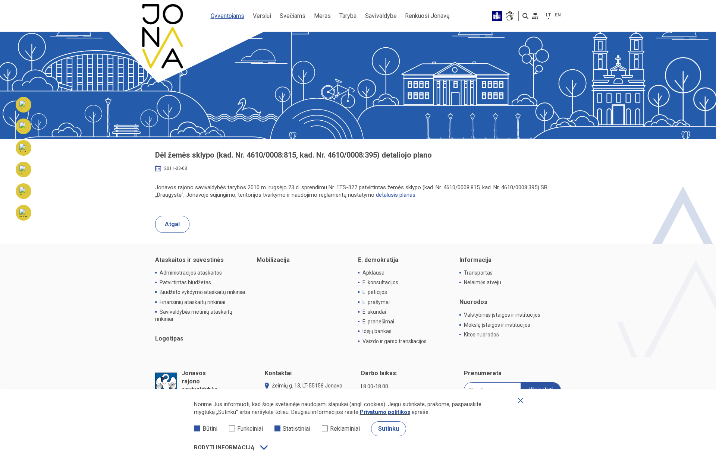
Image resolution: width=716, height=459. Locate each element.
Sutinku (388, 428)
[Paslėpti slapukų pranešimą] (520, 400)
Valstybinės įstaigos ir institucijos (502, 315)
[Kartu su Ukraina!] (23, 126)
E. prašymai (376, 302)
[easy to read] (497, 16)
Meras (322, 15)
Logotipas (169, 338)
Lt (548, 15)
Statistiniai (296, 428)
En (558, 15)
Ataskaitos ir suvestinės (189, 259)
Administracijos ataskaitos (191, 273)
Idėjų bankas (377, 331)
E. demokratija (378, 259)
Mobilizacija (273, 259)
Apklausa (373, 273)
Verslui (262, 15)
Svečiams (292, 15)
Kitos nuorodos (481, 335)
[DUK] (23, 213)
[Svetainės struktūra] (535, 16)
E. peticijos (374, 292)
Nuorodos (473, 302)
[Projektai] (23, 191)
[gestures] (510, 15)
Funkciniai (250, 428)
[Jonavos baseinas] (23, 105)
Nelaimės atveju (482, 282)
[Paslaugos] (23, 169)
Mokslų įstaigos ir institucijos (497, 325)
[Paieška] (525, 16)
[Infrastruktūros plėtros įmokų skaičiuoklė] (23, 148)
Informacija (475, 259)
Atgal (172, 224)
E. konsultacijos (380, 282)
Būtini (209, 428)
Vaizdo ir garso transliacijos (394, 341)
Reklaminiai (345, 428)
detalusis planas (395, 194)
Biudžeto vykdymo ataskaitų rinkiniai (202, 292)
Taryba (348, 15)
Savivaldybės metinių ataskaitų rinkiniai (193, 315)
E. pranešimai (378, 322)
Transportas (478, 273)
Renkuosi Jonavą (427, 15)
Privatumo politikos (385, 412)
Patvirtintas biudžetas (185, 282)
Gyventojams (227, 15)
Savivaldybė (380, 15)
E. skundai (374, 312)
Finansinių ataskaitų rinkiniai (192, 302)
